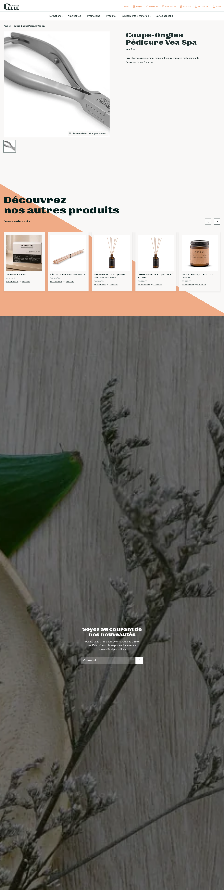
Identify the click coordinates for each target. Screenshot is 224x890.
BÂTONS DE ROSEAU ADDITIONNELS (67, 274)
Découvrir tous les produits (17, 221)
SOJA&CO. (55, 278)
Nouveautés (75, 16)
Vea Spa (130, 49)
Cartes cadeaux (164, 16)
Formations (55, 16)
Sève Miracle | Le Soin (16, 274)
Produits (111, 16)
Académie (11, 278)
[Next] (217, 222)
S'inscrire (148, 62)
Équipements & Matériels (136, 16)
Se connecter (133, 62)
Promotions (94, 16)
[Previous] (208, 222)
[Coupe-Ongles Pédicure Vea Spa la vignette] (10, 146)
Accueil (7, 26)
